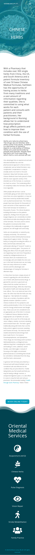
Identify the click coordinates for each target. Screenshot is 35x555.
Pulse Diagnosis (17, 487)
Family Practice (17, 538)
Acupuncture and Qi (17, 456)
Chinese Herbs (17, 471)
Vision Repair (17, 506)
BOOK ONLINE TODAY (17, 401)
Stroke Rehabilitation (17, 522)
